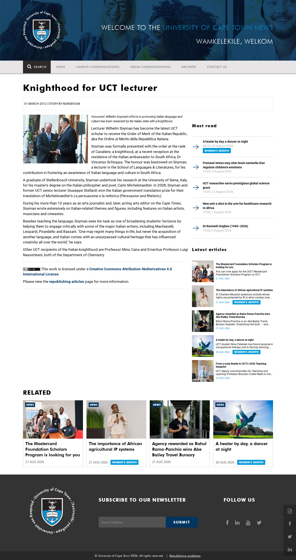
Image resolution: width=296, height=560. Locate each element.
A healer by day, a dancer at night (225, 141)
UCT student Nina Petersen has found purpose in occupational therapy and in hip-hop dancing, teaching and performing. (244, 346)
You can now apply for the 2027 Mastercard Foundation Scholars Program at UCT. (241, 273)
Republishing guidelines (184, 555)
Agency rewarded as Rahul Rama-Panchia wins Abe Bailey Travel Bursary (243, 315)
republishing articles (66, 281)
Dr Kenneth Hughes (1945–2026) (225, 226)
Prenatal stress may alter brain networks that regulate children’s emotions (234, 165)
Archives (188, 67)
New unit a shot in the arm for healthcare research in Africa (237, 206)
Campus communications (97, 67)
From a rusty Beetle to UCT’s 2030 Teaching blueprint (241, 365)
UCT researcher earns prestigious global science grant (236, 185)
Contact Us (217, 67)
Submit (181, 522)
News (60, 67)
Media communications (150, 67)
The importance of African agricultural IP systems (244, 290)
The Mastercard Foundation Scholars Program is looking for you (244, 266)
